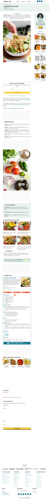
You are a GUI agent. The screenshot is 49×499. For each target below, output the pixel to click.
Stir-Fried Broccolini (38, 484)
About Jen (40, 27)
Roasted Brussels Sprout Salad (5, 473)
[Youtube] (21, 494)
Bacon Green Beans (38, 477)
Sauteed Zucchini (38, 475)
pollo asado (5, 105)
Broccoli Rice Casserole (28, 473)
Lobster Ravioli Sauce (16, 482)
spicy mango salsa (20, 99)
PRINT (8, 292)
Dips (9, 4)
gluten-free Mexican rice (24, 104)
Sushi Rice (26, 477)
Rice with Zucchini (27, 486)
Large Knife (6, 334)
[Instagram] (37, 1)
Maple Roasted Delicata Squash (6, 477)
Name (4, 421)
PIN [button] (17, 292)
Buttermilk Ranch (16, 486)
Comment (5, 408)
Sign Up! (18, 490)
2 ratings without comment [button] (16, 397)
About (3, 490)
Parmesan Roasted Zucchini (5, 482)
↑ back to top (24, 464)
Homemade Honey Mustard (17, 477)
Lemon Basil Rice (27, 482)
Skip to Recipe (17, 13)
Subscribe (11, 343)
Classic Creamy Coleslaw (39, 482)
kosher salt (6, 302)
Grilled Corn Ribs (38, 473)
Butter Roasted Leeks (4, 475)
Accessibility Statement (6, 494)
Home (4, 4)
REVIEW (26, 292)
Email (4, 424)
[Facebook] (41, 1)
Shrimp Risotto (26, 484)
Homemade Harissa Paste (17, 473)
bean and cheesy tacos (16, 104)
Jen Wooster (9, 340)
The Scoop (23, 1)
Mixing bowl (6, 333)
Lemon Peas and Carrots (39, 486)
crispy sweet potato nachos (13, 108)
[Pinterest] (39, 1)
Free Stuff (28, 1)
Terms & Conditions (5, 493)
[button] (4, 289)
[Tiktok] (28, 494)
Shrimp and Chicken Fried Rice (28, 475)
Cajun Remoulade (16, 475)
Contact (34, 490)
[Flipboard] (30, 494)
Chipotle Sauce (15, 484)
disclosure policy (23, 95)
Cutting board (7, 335)
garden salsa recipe (27, 99)
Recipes (18, 1)
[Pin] (5, 61)
